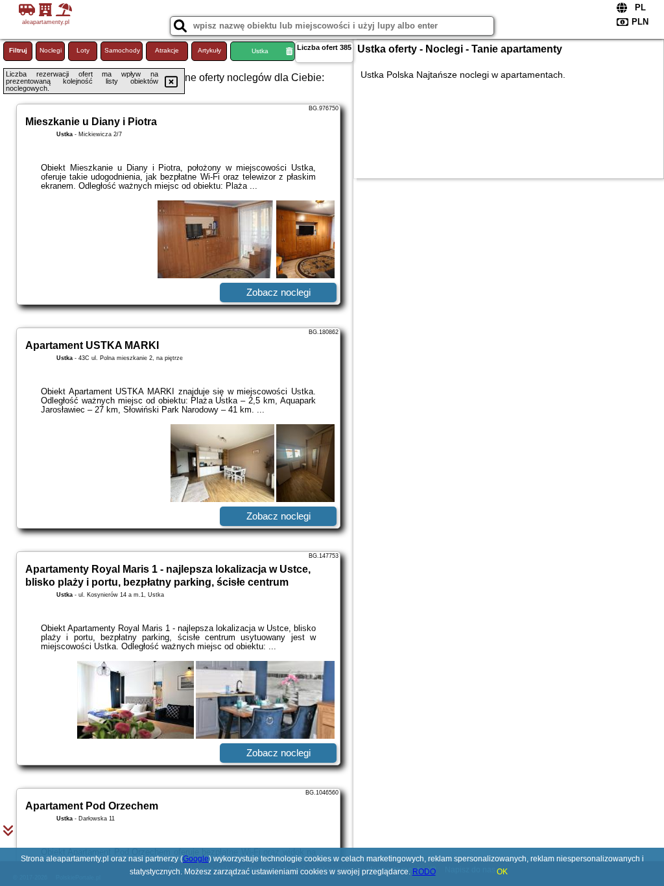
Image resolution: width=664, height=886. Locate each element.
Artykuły (209, 50)
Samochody (122, 50)
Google (196, 858)
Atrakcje (167, 50)
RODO (424, 871)
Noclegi (51, 50)
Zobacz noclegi (278, 292)
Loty (83, 50)
